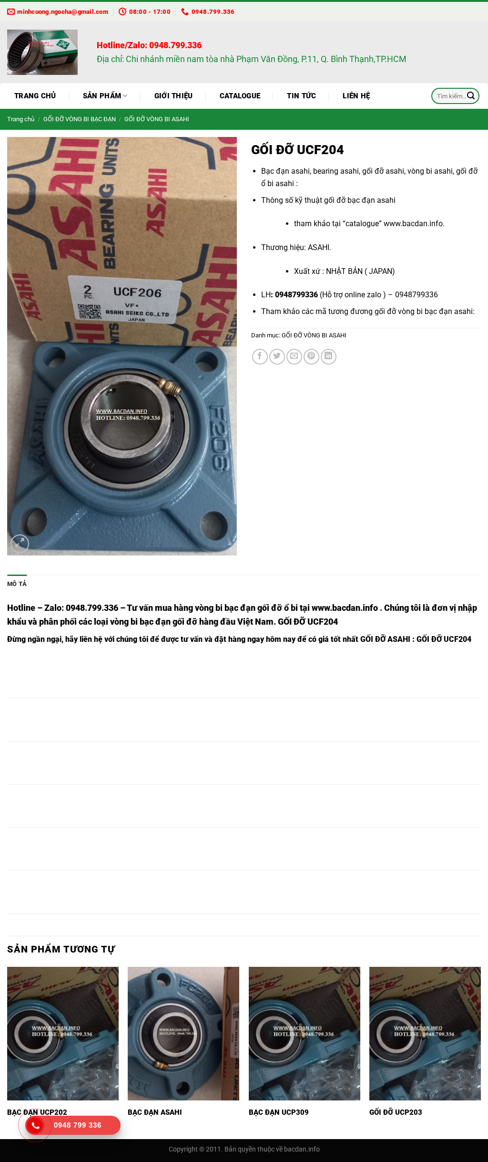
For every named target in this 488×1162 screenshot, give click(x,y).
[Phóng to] (19, 543)
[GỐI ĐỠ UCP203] (425, 1033)
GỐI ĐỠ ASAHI (385, 639)
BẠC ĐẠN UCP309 (279, 1112)
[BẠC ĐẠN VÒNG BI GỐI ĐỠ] (44, 52)
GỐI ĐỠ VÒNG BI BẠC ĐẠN (79, 119)
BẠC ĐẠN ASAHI (155, 1112)
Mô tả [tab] (17, 583)
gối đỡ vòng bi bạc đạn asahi (424, 311)
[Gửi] (471, 96)
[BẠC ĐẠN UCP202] (63, 1033)
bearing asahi (336, 171)
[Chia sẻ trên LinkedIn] (328, 357)
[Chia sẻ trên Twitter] (277, 357)
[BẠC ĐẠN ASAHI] (183, 1033)
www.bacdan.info (413, 223)
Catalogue (240, 96)
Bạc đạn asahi (285, 171)
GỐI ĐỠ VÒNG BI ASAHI (156, 119)
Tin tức (301, 96)
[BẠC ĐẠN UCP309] (304, 1033)
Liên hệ (356, 96)
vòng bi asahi (430, 171)
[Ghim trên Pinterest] (311, 357)
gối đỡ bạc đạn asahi (360, 200)
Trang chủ (35, 96)
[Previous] (7, 1052)
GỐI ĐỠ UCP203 (395, 1112)
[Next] (480, 1052)
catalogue (362, 223)
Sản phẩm (102, 96)
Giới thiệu (173, 96)
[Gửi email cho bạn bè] (294, 357)
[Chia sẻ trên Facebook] (260, 357)
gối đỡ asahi (383, 171)
